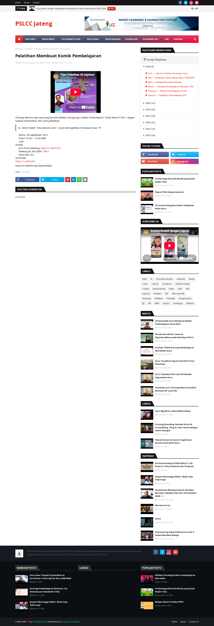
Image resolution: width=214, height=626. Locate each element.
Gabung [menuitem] (178, 39)
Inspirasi (146, 293)
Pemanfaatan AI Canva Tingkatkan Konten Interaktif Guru (173, 441)
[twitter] (186, 3)
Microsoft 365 (178, 293)
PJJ (143, 303)
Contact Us (194, 621)
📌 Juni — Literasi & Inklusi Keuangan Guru (166, 73)
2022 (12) (150, 122)
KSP (166, 293)
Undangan (178, 303)
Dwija (171, 288)
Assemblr (181, 279)
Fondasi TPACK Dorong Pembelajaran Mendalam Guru (174, 349)
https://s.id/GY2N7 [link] (51, 148)
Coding (145, 288)
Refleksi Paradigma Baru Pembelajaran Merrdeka (175, 577)
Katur (158, 518)
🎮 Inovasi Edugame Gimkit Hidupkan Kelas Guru (174, 207)
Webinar (190, 303)
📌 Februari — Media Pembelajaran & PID (166, 91)
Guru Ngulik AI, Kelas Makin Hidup (173, 411)
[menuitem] (19, 39)
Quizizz (166, 303)
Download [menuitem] (131, 39)
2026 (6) (150, 66)
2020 (144, 279)
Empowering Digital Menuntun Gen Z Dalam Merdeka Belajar (174, 534)
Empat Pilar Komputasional (169, 192)
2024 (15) (150, 109)
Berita (191, 279)
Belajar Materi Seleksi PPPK (169, 601)
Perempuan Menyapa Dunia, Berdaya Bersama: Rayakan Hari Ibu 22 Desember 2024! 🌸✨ (176, 492)
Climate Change (182, 284)
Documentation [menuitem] (70, 39)
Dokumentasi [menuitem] (150, 39)
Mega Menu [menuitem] (48, 39)
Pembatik (171, 298)
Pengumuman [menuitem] (112, 39)
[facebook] (180, 3)
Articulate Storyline (164, 279)
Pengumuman (185, 298)
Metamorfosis (162, 505)
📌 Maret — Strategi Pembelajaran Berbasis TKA (169, 86)
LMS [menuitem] (167, 39)
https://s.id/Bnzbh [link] (25, 161)
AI (151, 279)
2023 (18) (150, 116)
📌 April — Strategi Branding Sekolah (163, 82)
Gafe (180, 288)
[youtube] (197, 3)
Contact (36, 2)
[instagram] (191, 3)
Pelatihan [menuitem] (92, 39)
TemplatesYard (39, 621)
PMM (157, 303)
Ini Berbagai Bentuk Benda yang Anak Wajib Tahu (175, 180)
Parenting (146, 298)
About (26, 2)
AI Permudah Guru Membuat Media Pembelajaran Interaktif (173, 322)
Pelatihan (29, 49)
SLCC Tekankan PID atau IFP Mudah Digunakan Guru (173, 376)
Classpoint (167, 284)
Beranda (19, 49)
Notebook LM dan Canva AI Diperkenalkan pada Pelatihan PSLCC (174, 336)
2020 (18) (150, 135)
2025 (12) (150, 103)
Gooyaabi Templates (70, 621)
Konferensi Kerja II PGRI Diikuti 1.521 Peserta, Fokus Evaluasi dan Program (174, 465)
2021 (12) (150, 129)
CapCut (155, 284)
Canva (145, 284)
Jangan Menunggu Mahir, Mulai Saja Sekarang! (174, 478)
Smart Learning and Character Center (34, 62)
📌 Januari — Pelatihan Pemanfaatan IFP (165, 95)
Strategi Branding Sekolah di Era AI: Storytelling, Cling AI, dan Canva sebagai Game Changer (176, 427)
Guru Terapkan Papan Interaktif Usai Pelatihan (174, 362)
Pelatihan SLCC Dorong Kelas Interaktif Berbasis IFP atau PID (175, 389)
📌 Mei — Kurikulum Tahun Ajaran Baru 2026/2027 (170, 77)
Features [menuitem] (30, 39)
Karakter (157, 293)
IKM (187, 288)
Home (18, 2)
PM (149, 303)
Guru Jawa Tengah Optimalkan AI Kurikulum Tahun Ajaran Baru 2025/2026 (71, 8)
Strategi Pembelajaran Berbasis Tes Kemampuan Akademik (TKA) (48, 590)
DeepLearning (159, 288)
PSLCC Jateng (33, 23)
